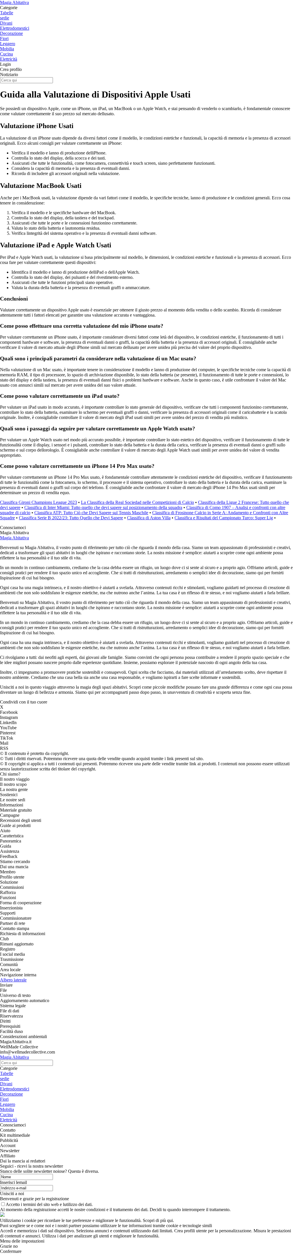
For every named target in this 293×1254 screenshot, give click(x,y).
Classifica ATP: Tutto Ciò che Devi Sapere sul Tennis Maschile (91, 512)
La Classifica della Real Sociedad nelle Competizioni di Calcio (137, 502)
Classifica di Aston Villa (149, 517)
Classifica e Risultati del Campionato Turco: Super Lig (224, 517)
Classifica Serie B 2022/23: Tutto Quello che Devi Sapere (71, 517)
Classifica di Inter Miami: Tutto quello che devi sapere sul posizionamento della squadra (103, 507)
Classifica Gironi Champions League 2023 (38, 502)
